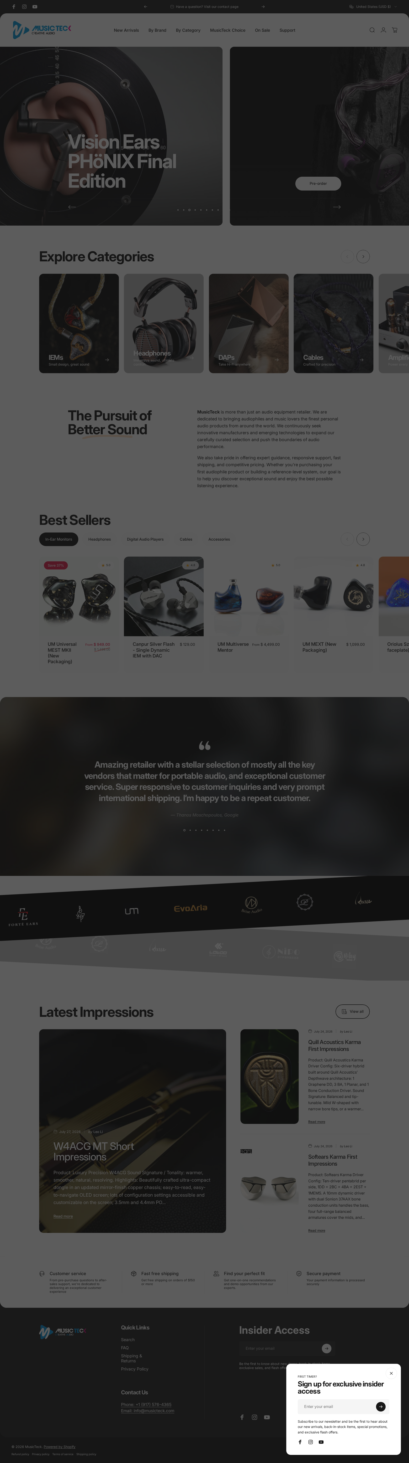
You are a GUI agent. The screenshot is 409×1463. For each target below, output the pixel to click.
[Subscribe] (381, 1406)
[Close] (391, 1373)
